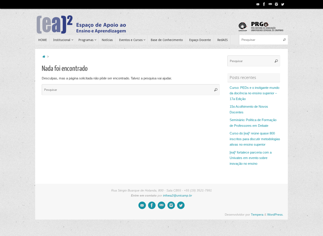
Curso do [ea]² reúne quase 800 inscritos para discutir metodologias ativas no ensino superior (255, 138)
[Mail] (270, 4)
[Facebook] (264, 4)
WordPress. (275, 214)
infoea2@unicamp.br (177, 195)
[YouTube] (258, 4)
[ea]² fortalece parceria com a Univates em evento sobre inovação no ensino (251, 157)
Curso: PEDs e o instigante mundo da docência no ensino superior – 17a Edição (254, 93)
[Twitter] (282, 4)
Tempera (257, 214)
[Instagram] (276, 4)
